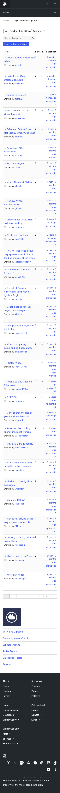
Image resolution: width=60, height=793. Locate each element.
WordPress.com (12, 728)
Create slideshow (16, 500)
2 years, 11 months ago (51, 365)
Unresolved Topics (12, 657)
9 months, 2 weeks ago (51, 60)
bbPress (8, 738)
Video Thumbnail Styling (19, 182)
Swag (35, 719)
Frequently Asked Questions (17, 638)
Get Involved (38, 705)
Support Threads (11, 644)
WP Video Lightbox (13, 631)
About (6, 681)
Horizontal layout (16, 163)
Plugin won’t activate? (18, 235)
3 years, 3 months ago (51, 502)
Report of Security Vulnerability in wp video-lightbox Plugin (17, 292)
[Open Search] (47, 4)
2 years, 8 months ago (51, 291)
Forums (6, 12)
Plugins (35, 691)
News (6, 686)
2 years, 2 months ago (51, 253)
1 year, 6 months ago (52, 132)
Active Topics (10, 651)
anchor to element (16, 95)
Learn (6, 705)
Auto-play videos (15, 574)
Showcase (36, 681)
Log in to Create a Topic (15, 44)
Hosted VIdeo (14, 363)
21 (33, 596)
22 (40, 596)
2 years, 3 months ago (51, 272)
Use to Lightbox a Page (19, 556)
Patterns (35, 696)
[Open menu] (55, 4)
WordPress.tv (11, 719)
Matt (7, 733)
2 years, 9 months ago (51, 309)
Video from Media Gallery (20, 443)
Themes (35, 686)
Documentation (11, 710)
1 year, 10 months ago (51, 166)
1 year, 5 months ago (52, 113)
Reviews (7, 664)
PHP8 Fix (12, 397)
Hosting (7, 691)
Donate (36, 714)
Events (35, 710)
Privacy (6, 696)
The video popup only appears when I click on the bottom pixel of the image (19, 254)
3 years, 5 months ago (51, 540)
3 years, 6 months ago (51, 559)
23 (47, 596)
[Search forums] (32, 38)
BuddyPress (10, 743)
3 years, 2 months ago (51, 446)
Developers (8, 714)
